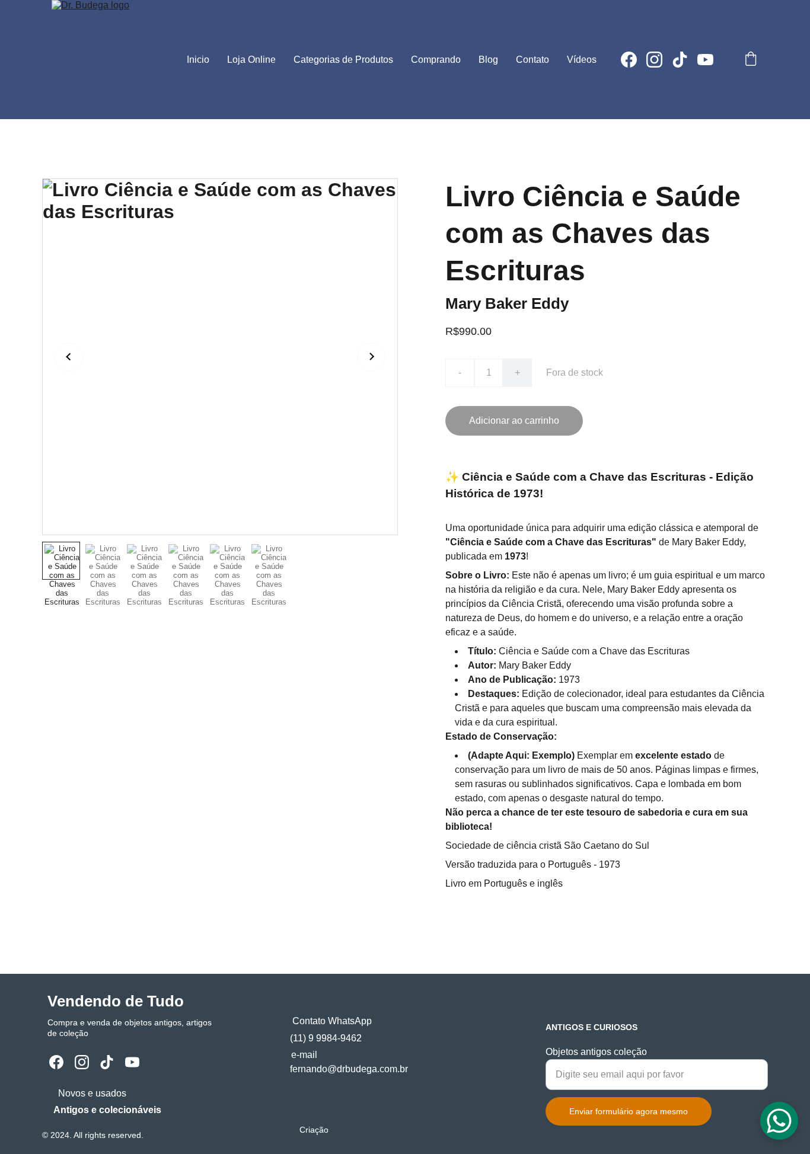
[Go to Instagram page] (659, 60)
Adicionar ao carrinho (514, 420)
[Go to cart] (750, 60)
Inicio (198, 60)
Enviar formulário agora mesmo (628, 1111)
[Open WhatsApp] (779, 1121)
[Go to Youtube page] (705, 60)
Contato (532, 60)
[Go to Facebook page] (633, 60)
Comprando (436, 60)
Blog (488, 60)
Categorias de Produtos (343, 60)
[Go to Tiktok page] (684, 60)
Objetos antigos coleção (596, 1052)
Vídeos (582, 60)
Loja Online (251, 60)
